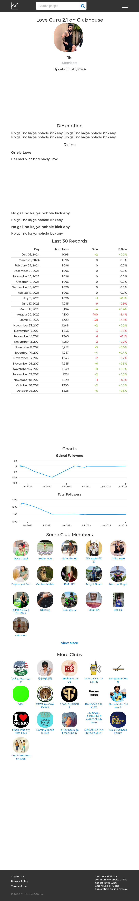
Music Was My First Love (21, 731)
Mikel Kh (93, 609)
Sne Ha (118, 609)
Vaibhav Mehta (45, 584)
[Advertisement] (69, 99)
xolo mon (20, 635)
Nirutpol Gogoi (118, 584)
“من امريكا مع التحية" (20, 680)
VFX (20, 704)
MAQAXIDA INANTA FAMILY (93, 731)
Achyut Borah (94, 584)
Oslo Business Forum (118, 731)
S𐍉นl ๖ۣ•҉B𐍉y (69, 609)
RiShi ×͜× (45, 609)
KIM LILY (69, 584)
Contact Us (18, 876)
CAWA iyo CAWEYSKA (45, 706)
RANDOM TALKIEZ (94, 706)
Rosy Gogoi (21, 558)
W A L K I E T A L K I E (94, 680)
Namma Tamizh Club (45, 731)
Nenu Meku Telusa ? (118, 706)
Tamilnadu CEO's (69, 680)
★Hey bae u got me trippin (69, 731)
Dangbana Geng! (118, 680)
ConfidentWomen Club (21, 757)
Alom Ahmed (69, 558)
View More (69, 643)
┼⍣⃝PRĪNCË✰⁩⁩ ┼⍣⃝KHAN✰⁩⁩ (20, 611)
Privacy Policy (19, 881)
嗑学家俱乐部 (45, 678)
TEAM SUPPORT (69, 706)
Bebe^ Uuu (45, 558)
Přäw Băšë (118, 558)
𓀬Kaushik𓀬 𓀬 (94, 560)
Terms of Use (19, 886)
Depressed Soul (20, 586)
